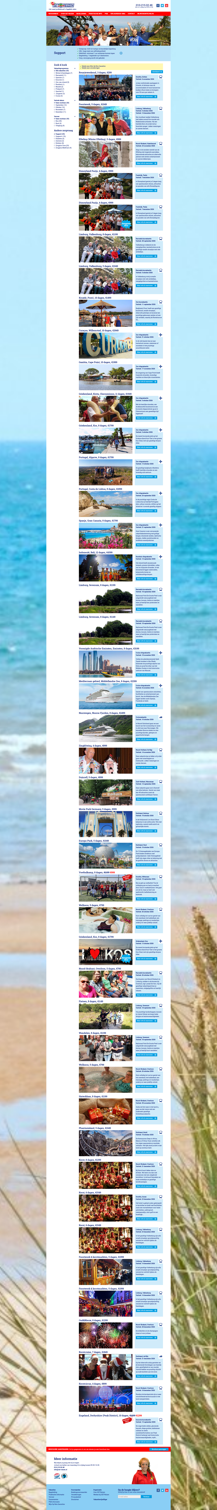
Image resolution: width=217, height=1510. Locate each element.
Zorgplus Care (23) (62, 146)
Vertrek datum (59, 100)
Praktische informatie (56, 1495)
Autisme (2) (60, 141)
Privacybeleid (76, 1497)
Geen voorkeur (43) (62, 103)
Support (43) (60, 134)
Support (59, 53)
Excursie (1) (60, 80)
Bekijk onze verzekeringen (91, 68)
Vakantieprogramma (61, 68)
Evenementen (53, 1499)
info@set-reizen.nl (60, 1470)
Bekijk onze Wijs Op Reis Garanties (94, 66)
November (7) (60, 110)
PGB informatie (54, 1502)
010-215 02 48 (144, 5)
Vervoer (56, 116)
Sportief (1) (60, 91)
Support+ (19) (61, 136)
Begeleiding (81, 14)
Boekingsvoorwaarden (79, 1492)
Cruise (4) (59, 96)
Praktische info (95, 14)
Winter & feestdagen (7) (64, 73)
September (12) (61, 105)
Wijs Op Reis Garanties (57, 1504)
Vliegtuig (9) (60, 126)
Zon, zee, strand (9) (62, 82)
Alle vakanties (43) (62, 71)
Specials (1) (60, 78)
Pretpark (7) (60, 89)
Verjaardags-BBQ (117, 14)
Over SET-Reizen (67, 14)
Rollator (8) (60, 143)
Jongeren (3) (60, 94)
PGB (106, 14)
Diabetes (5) (60, 139)
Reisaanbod (53, 14)
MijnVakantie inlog (145, 14)
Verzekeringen (76, 1495)
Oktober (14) (60, 107)
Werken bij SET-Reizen (101, 1495)
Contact (131, 14)
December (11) (61, 112)
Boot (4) (58, 123)
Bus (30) (59, 121)
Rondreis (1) (60, 84)
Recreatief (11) (61, 75)
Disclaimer (75, 1499)
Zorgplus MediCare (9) (64, 148)
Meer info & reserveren (145, 97)
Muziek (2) (59, 87)
